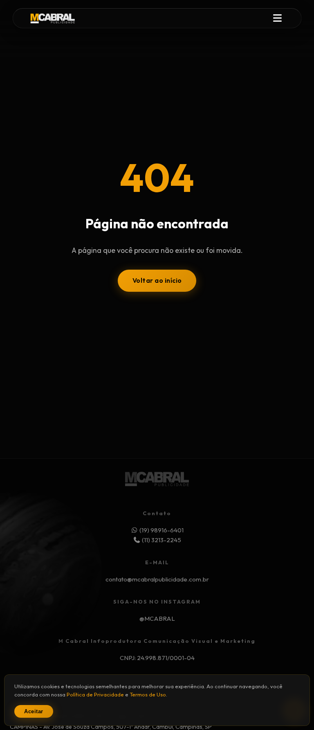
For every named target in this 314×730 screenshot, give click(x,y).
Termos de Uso (148, 694)
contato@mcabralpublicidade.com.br (157, 579)
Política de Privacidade (95, 694)
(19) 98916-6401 (161, 530)
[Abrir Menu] (277, 18)
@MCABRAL (157, 618)
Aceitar (33, 711)
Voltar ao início (157, 280)
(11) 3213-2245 (161, 540)
